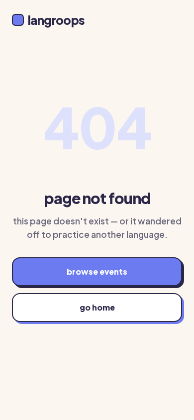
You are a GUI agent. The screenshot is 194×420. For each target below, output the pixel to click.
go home (97, 307)
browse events (97, 271)
